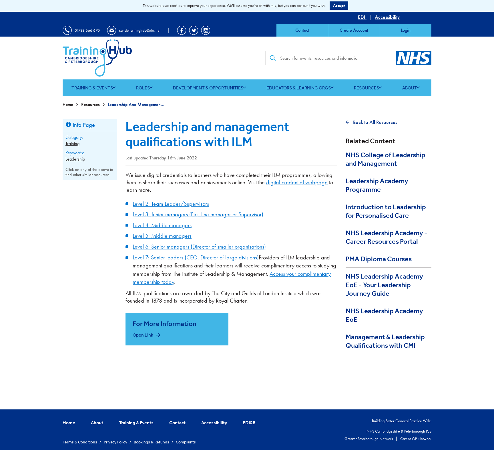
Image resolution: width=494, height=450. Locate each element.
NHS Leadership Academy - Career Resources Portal (386, 237)
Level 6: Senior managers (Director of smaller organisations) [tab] (199, 246)
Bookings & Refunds (152, 442)
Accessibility (387, 17)
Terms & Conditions (80, 442)
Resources (366, 88)
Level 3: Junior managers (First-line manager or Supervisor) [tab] (198, 214)
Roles (143, 88)
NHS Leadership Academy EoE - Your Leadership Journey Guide (384, 285)
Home (68, 104)
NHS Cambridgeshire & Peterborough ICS (398, 431)
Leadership (75, 159)
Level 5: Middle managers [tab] (162, 235)
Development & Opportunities (208, 88)
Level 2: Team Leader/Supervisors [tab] (171, 203)
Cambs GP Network (415, 438)
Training (72, 144)
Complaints (186, 442)
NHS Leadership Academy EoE (384, 315)
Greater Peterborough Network (369, 438)
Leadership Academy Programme (377, 185)
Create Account (354, 30)
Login (406, 30)
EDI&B (249, 422)
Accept (339, 5)
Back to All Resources (374, 122)
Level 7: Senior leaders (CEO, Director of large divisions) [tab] (196, 257)
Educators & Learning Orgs (298, 88)
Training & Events (92, 88)
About (409, 88)
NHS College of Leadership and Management (385, 159)
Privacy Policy (116, 442)
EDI (362, 17)
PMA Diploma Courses (379, 259)
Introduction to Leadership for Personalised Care (386, 211)
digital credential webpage (297, 182)
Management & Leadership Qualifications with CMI (385, 341)
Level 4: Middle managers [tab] (162, 225)
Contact (302, 30)
